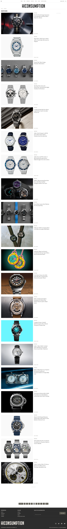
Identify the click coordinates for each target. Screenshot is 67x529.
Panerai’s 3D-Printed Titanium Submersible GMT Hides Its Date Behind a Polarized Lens (41, 418)
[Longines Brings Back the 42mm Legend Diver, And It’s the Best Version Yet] (17, 118)
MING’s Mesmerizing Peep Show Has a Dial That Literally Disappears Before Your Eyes (41, 182)
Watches (28, 1)
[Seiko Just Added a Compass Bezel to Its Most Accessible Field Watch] (17, 236)
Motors (32, 1)
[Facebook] (61, 523)
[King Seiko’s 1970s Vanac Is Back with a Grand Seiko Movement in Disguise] (17, 47)
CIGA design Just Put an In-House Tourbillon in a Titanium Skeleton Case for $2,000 (41, 442)
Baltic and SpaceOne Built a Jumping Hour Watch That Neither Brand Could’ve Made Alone (41, 301)
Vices (39, 1)
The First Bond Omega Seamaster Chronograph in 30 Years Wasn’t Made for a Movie (41, 16)
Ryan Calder (36, 57)
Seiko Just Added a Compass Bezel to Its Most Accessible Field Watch (41, 228)
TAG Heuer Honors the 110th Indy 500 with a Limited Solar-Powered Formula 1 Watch (41, 277)
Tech (24, 1)
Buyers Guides (43, 1)
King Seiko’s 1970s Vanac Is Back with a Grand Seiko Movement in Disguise (41, 40)
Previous (21, 503)
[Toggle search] (66, 1)
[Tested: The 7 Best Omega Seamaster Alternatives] (17, 70)
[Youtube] (64, 523)
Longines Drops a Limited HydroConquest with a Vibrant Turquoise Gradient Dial (41, 324)
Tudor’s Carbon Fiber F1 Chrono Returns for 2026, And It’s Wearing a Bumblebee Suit (41, 466)
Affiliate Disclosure (21, 516)
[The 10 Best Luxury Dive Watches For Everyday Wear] (17, 212)
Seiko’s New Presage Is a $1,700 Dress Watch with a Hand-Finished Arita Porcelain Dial (41, 135)
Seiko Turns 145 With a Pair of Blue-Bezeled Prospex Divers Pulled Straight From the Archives (41, 158)
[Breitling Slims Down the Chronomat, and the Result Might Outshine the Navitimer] (17, 94)
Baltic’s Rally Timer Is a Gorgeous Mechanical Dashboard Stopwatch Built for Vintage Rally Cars (41, 372)
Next (47, 503)
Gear (21, 1)
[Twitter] (59, 523)
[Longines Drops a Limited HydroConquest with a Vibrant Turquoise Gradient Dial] (17, 331)
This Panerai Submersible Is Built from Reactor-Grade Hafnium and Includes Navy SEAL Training (41, 395)
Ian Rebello (36, 33)
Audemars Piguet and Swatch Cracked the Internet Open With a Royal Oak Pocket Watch (41, 253)
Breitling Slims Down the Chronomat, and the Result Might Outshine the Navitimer (41, 87)
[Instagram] (56, 523)
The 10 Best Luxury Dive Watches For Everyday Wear (41, 205)
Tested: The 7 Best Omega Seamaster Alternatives (40, 63)
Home (2, 8)
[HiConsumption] (33, 6)
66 (43, 503)
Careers (2, 516)
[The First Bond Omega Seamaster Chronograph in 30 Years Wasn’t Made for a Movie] (17, 23)
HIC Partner (36, 459)
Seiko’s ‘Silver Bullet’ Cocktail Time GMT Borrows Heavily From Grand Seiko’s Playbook (41, 348)
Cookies (19, 513)
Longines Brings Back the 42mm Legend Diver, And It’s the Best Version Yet (41, 111)
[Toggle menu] (1, 1)
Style (36, 1)
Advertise (3, 513)
